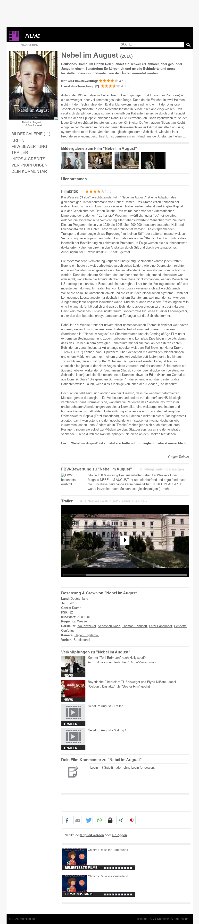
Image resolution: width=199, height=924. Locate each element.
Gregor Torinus (178, 457)
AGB (153, 919)
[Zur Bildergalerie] (56, 118)
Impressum (182, 919)
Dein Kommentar (29, 171)
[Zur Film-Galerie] (74, 168)
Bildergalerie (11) (30, 134)
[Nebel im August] (125, 581)
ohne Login (131, 767)
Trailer (19, 152)
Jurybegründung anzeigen (161, 469)
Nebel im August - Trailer (105, 706)
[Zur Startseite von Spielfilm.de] (14, 40)
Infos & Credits (28, 159)
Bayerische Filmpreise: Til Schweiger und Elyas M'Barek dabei (132, 682)
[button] (67, 820)
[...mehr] (165, 489)
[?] (96, 86)
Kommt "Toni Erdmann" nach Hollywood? (117, 657)
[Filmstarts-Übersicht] (50, 36)
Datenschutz (165, 919)
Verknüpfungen (29, 165)
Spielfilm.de (112, 767)
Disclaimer (141, 919)
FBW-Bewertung (29, 146)
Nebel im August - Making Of (108, 730)
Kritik (17, 140)
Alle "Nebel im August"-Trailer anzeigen (113, 501)
